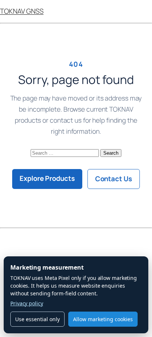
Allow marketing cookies (103, 319)
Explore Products (47, 178)
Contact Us (113, 178)
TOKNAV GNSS (22, 11)
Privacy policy (26, 303)
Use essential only (37, 319)
